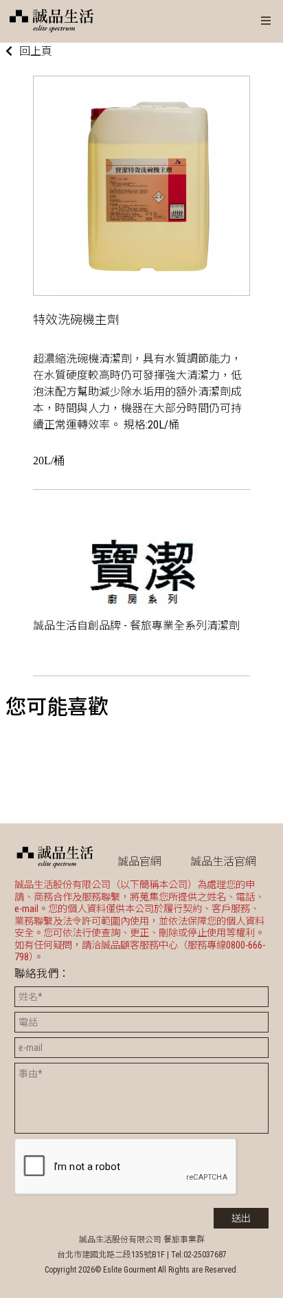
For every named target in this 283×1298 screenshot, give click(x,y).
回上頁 (35, 51)
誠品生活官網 (223, 861)
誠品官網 (139, 861)
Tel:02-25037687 (199, 1254)
